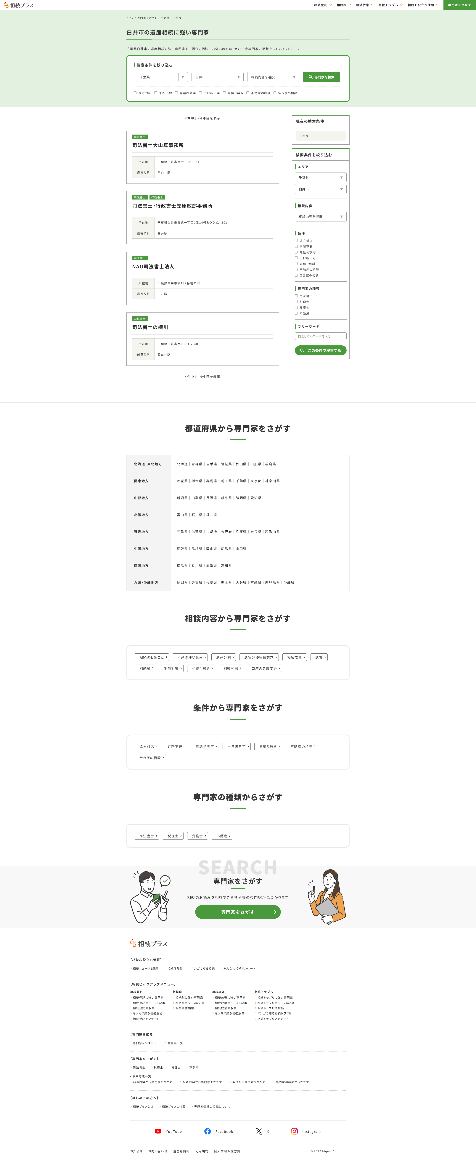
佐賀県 (197, 582)
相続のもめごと (151, 657)
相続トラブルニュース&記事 (276, 1003)
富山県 (182, 514)
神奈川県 (272, 480)
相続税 (342, 5)
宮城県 (226, 463)
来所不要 (165, 92)
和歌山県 (272, 531)
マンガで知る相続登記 (148, 1013)
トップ (130, 18)
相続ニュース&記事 (146, 968)
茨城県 (182, 480)
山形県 (255, 463)
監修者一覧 (175, 1043)
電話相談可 (188, 92)
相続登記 (320, 5)
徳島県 (182, 565)
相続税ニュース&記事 (190, 1003)
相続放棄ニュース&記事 (231, 1003)
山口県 (241, 548)
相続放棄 (362, 5)
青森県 (197, 463)
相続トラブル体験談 (271, 1008)
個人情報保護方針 (227, 1151)
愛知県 (255, 497)
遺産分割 (223, 657)
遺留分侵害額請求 (259, 657)
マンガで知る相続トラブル (275, 1013)
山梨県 (197, 497)
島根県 (197, 548)
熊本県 (226, 582)
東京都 (255, 480)
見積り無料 (236, 92)
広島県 (226, 548)
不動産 (304, 313)
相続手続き (201, 668)
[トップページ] (18, 6)
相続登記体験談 (144, 1008)
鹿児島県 (272, 582)
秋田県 (241, 463)
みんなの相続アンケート (239, 968)
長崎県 (211, 582)
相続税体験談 (185, 1008)
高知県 (226, 565)
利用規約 (201, 1151)
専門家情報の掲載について (212, 1106)
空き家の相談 (288, 92)
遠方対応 (145, 92)
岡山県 (211, 548)
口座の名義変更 (264, 668)
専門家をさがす (459, 5)
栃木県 (197, 480)
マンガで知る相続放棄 (230, 1013)
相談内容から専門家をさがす (202, 1082)
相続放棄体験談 (226, 1008)
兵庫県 (241, 531)
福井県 (211, 514)
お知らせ (136, 1151)
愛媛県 (211, 565)
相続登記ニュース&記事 (149, 1003)
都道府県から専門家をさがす (152, 1082)
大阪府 (226, 531)
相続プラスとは (143, 1106)
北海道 (182, 463)
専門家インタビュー (146, 1043)
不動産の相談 (261, 92)
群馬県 (211, 480)
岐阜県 (226, 497)
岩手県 (211, 463)
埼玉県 (226, 480)
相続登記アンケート (146, 1019)
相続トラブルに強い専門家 (275, 997)
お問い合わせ (158, 1151)
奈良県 (255, 531)
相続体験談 (175, 968)
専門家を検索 (324, 76)
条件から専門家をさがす (249, 1082)
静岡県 (241, 497)
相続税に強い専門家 (189, 997)
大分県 (241, 582)
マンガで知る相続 (203, 968)
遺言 (319, 657)
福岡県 (182, 582)
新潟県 (182, 497)
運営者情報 (181, 1151)
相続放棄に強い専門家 (230, 997)
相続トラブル (388, 5)
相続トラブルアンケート (273, 1019)
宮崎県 (255, 582)
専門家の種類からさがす (292, 1082)
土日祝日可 (212, 92)
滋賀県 (197, 531)
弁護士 (304, 307)
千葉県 (164, 18)
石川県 (197, 514)
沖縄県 (289, 582)
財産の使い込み (190, 657)
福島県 (270, 463)
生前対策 (171, 668)
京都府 (211, 531)
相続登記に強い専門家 (148, 997)
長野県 (211, 497)
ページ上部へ (464, 1150)
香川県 (197, 565)
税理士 (304, 301)
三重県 (182, 531)
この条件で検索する (324, 350)
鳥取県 (182, 548)
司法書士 (306, 295)
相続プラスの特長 (174, 1106)
